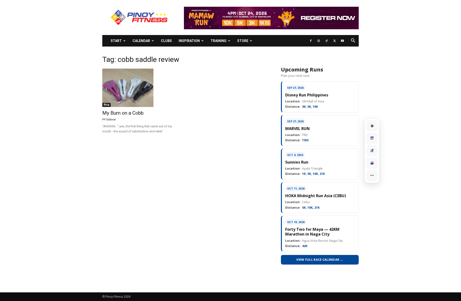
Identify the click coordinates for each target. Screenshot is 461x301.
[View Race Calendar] (371, 138)
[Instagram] (318, 41)
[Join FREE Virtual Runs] (371, 150)
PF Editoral (109, 119)
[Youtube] (342, 41)
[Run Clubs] (371, 163)
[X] (334, 41)
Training (218, 41)
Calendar (141, 41)
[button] (353, 41)
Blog (106, 104)
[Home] (371, 125)
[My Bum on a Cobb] (141, 88)
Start (116, 41)
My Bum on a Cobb (123, 113)
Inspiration (189, 41)
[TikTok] (326, 41)
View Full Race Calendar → (319, 259)
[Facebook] (310, 41)
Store (242, 41)
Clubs (166, 41)
